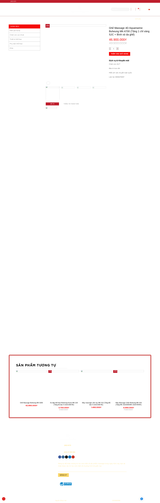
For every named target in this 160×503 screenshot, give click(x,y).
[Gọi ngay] (3, 498)
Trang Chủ (19, 19)
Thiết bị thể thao (16, 39)
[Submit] (127, 9)
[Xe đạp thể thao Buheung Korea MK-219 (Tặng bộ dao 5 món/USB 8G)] (64, 385)
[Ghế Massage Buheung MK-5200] (31, 385)
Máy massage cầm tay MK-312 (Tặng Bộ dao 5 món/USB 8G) (96, 403)
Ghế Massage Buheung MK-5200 (31, 403)
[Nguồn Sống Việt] (68, 437)
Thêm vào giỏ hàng (119, 54)
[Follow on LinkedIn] (148, 1)
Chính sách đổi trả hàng (115, 493)
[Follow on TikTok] (146, 1)
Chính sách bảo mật (44, 493)
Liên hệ (105, 19)
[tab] (52, 103)
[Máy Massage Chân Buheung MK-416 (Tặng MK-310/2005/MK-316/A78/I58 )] (128, 385)
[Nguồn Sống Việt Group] (80, 9)
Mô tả (52, 104)
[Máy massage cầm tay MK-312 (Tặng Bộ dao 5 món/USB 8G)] (96, 385)
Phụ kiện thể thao (16, 43)
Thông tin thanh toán (71, 104)
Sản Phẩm (60, 19)
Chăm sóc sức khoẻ (17, 35)
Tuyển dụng (74, 19)
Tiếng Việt (144, 9)
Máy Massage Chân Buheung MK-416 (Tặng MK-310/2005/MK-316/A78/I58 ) (129, 403)
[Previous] (49, 55)
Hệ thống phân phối (46, 19)
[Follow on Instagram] (145, 1)
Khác (11, 48)
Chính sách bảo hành (20, 493)
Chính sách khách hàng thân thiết (139, 493)
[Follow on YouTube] (150, 1)
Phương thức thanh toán (92, 493)
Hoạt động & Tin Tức (90, 19)
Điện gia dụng (15, 30)
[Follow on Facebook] (143, 1)
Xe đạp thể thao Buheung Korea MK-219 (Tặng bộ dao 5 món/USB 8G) (64, 403)
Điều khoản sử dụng (68, 493)
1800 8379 (146, 19)
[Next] (102, 55)
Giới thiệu (31, 19)
